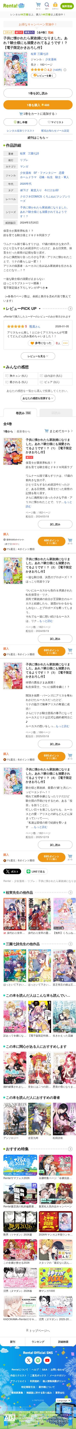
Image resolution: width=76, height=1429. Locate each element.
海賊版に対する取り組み (39, 1392)
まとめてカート (60, 431)
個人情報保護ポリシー (54, 1381)
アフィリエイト (18, 1381)
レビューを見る (36, 356)
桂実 (33, 54)
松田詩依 (58, 1138)
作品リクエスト (18, 1375)
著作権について (47, 1386)
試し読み (55, 524)
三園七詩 (42, 54)
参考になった (43, 343)
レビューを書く (45, 75)
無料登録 (67, 6)
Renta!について (20, 1369)
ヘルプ (35, 1369)
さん (34, 326)
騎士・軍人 (62, 177)
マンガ (24, 166)
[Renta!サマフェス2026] (20, 5)
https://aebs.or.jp (26, 1424)
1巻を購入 (38, 105)
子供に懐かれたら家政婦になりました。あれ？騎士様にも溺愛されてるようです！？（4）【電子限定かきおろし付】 (49, 775)
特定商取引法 (28, 1386)
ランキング (38, 1341)
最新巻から (23, 431)
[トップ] (10, 5)
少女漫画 (50, 59)
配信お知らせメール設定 (55, 130)
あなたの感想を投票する (36, 398)
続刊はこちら (36, 137)
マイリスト (57, 122)
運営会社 (60, 1392)
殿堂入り (36, 190)
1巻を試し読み (38, 93)
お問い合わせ (58, 1369)
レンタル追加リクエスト (21, 130)
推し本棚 (22, 122)
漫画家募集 (17, 1392)
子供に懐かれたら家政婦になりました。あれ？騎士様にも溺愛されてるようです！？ (44, 211)
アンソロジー (11, 1138)
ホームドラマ (28, 177)
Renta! (7, 881)
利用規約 (34, 1381)
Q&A (44, 1369)
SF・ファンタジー (45, 173)
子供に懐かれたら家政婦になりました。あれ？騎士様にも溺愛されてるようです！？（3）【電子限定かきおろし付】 (49, 670)
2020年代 (25, 184)
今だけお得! (51, 190)
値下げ (24, 190)
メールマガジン (58, 1375)
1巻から (8, 431)
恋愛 (61, 173)
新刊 (12, 1341)
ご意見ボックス (38, 1375)
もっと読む (46, 621)
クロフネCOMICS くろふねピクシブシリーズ (45, 198)
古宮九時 (33, 1138)
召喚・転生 (46, 177)
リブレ (24, 160)
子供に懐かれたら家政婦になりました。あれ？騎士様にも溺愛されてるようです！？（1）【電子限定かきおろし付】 (49, 445)
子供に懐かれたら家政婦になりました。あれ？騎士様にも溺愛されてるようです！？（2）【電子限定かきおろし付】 (49, 565)
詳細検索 (63, 1341)
